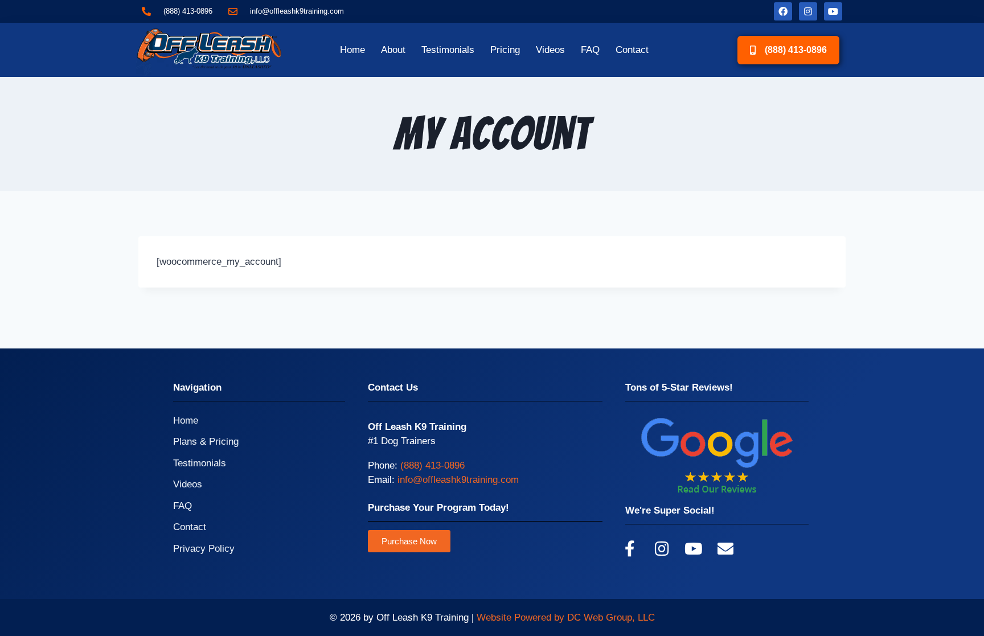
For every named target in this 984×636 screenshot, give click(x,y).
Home (352, 49)
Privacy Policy (204, 548)
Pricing (505, 49)
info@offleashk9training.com (458, 479)
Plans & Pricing (206, 441)
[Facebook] (783, 11)
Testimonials (447, 49)
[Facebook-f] (630, 549)
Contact (632, 49)
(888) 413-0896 (432, 465)
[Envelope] (725, 549)
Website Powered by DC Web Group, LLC (566, 617)
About (393, 49)
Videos (550, 49)
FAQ (590, 49)
